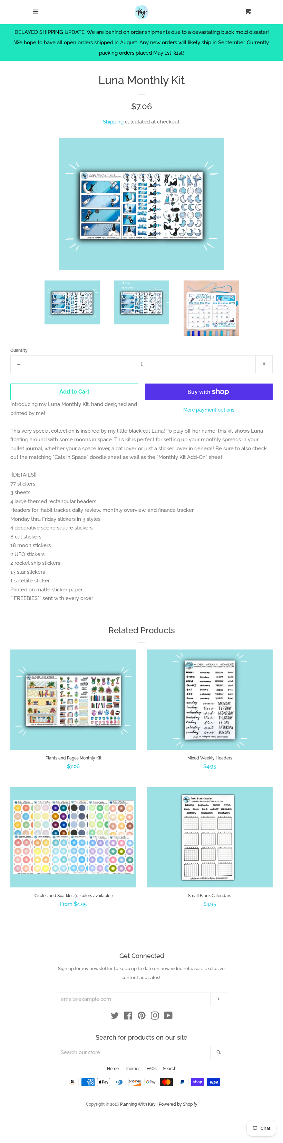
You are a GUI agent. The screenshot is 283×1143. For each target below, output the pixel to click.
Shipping (113, 122)
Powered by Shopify (178, 1104)
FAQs (152, 1068)
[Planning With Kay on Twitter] (115, 1017)
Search (169, 1068)
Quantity (19, 350)
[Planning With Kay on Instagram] (155, 1017)
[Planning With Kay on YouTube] (168, 1017)
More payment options (208, 410)
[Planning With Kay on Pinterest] (141, 1017)
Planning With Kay (138, 1104)
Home (113, 1068)
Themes (132, 1068)
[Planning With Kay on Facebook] (128, 1017)
